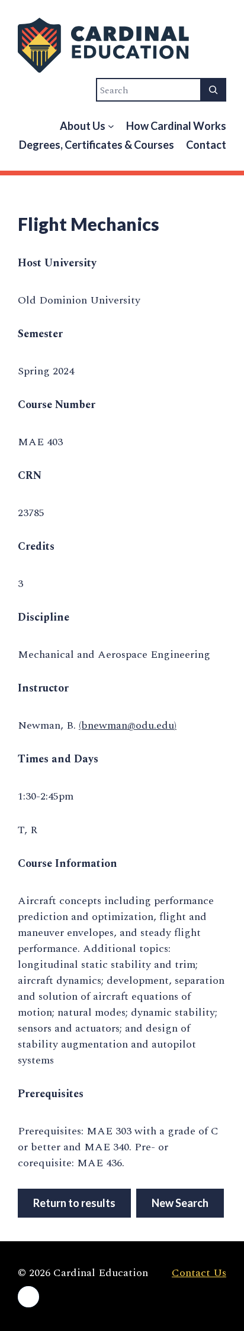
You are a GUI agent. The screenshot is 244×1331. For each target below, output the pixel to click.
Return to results (74, 1202)
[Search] (213, 90)
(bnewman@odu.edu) (127, 725)
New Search (180, 1202)
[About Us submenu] (111, 126)
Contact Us (199, 1273)
